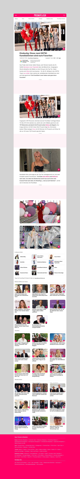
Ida (48, 127)
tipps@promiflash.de (40, 278)
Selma (47, 125)
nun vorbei (26, 73)
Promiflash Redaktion (33, 58)
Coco (34, 129)
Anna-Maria (46, 176)
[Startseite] (40, 15)
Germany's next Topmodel (31, 67)
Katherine (55, 176)
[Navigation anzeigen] (15, 15)
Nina (27, 71)
